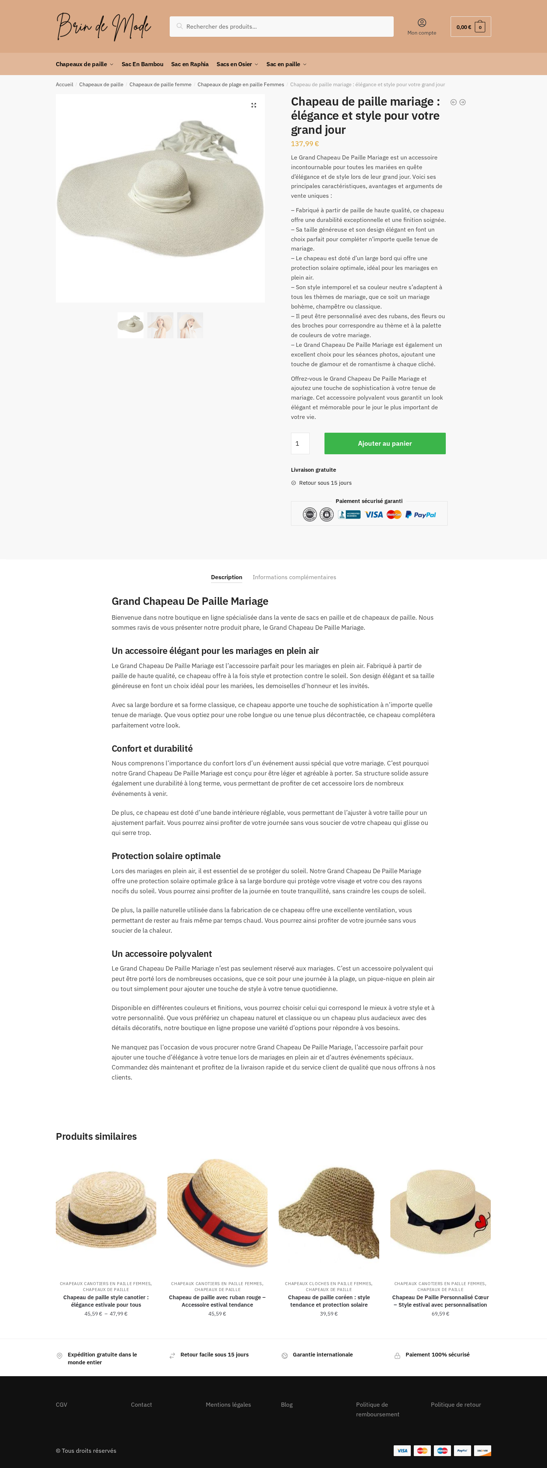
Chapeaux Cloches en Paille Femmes (328, 1283)
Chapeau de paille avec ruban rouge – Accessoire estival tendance (217, 1301)
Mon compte (421, 32)
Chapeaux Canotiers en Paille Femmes (105, 1283)
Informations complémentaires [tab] (294, 577)
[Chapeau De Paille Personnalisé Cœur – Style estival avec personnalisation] (440, 1212)
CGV (61, 1404)
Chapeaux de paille (101, 84)
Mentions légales (228, 1404)
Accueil (64, 84)
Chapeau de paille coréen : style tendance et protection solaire (329, 1301)
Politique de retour (456, 1404)
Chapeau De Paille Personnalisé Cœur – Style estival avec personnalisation (440, 1301)
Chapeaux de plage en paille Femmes (241, 84)
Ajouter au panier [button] (217, 1330)
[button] (254, 105)
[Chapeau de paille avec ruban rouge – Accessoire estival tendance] (217, 1212)
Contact (141, 1404)
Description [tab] (226, 577)
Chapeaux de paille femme (160, 84)
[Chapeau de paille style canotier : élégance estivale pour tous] (106, 1212)
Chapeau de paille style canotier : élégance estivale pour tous (106, 1301)
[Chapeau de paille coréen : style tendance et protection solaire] (329, 1212)
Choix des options (106, 1330)
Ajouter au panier (385, 443)
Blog (286, 1404)
